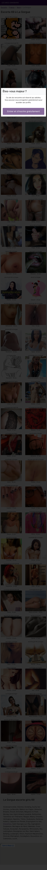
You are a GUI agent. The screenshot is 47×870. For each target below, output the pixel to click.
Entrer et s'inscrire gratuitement (23, 111)
